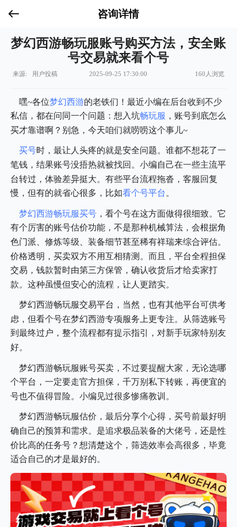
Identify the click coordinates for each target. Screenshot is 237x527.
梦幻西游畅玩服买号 (58, 213)
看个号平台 (144, 193)
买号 (27, 150)
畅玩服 (153, 115)
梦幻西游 (66, 102)
